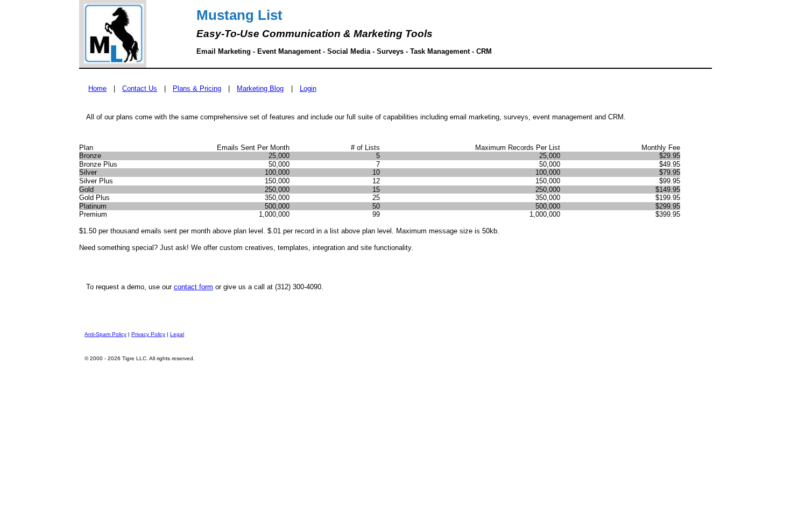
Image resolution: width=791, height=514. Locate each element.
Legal (177, 334)
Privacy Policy (148, 334)
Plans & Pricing (197, 88)
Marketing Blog (260, 88)
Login (308, 88)
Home (97, 88)
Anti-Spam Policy (105, 334)
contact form (193, 287)
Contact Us (139, 88)
